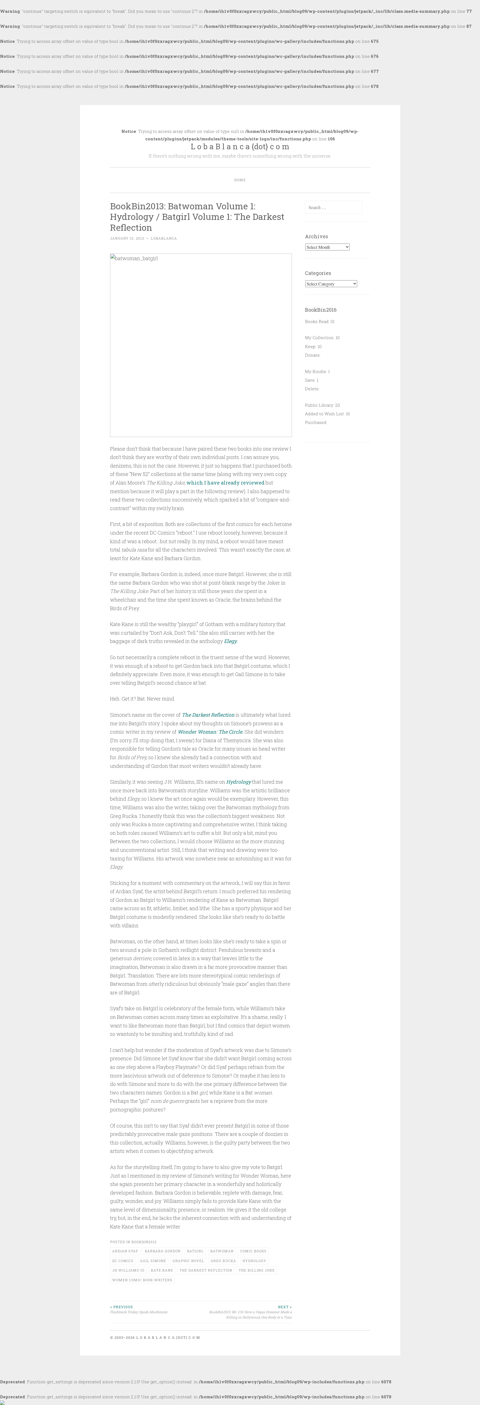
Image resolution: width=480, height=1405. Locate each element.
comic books (253, 1251)
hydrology (254, 1260)
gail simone (153, 1260)
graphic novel (188, 1260)
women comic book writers (142, 1280)
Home (240, 180)
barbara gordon (163, 1251)
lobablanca (164, 238)
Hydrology (238, 781)
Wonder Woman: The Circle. (210, 731)
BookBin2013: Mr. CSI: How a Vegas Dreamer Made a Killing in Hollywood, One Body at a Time (250, 1312)
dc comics (123, 1260)
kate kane (162, 1270)
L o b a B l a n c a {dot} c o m (240, 146)
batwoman (222, 1251)
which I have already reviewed (225, 482)
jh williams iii (128, 1270)
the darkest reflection (205, 1270)
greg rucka (223, 1260)
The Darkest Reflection (208, 714)
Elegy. (231, 641)
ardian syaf (125, 1251)
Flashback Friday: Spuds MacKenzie (138, 1309)
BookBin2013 (144, 1242)
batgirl (195, 1251)
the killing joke (257, 1270)
